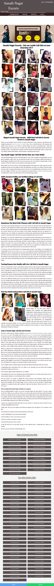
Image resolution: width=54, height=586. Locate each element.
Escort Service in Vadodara (14, 538)
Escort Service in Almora (15, 508)
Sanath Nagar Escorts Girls (14, 14)
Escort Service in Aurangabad (15, 576)
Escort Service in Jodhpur (39, 486)
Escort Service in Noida (39, 557)
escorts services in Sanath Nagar (20, 144)
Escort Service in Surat (39, 531)
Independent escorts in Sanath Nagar (30, 335)
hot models (34, 333)
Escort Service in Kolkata (15, 568)
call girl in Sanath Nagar (43, 171)
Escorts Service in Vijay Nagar (14, 465)
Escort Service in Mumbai (14, 482)
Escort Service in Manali (39, 516)
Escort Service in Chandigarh (39, 523)
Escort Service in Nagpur (15, 572)
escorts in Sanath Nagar (21, 272)
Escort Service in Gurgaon (39, 561)
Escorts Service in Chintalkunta (39, 439)
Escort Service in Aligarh (39, 549)
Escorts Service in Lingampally (39, 443)
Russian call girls (8, 335)
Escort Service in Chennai (14, 493)
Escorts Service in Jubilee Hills (15, 450)
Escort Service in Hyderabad (39, 482)
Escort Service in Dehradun (39, 497)
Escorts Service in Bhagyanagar (39, 447)
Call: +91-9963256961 (47, 2)
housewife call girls (42, 333)
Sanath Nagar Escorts (13, 5)
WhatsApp (40, 584)
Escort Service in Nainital (14, 501)
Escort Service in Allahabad (14, 549)
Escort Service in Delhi (14, 542)
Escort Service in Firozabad (39, 546)
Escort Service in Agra (14, 546)
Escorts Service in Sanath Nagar (15, 439)
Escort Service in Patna (39, 576)
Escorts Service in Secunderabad (39, 462)
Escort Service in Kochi (39, 538)
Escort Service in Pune (14, 527)
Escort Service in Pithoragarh (39, 508)
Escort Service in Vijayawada (15, 523)
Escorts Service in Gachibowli (14, 462)
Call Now (13, 584)
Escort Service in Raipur (15, 512)
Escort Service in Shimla (15, 516)
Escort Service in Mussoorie (39, 501)
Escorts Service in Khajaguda (39, 469)
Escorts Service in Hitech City (14, 458)
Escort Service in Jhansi (39, 553)
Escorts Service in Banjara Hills (39, 454)
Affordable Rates (34, 14)
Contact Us (42, 14)
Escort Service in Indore (39, 568)
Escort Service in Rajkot (39, 512)
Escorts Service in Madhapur (39, 458)
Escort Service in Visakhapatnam (39, 527)
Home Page (4, 12)
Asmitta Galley (24, 14)
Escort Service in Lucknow (14, 557)
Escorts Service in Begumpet (14, 454)
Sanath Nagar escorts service (19, 251)
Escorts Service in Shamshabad (39, 465)
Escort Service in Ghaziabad (14, 561)
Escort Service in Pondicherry (15, 497)
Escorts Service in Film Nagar (14, 469)
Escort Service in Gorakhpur (14, 553)
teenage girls (27, 333)
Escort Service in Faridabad (39, 542)
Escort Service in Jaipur (15, 486)
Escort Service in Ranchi (39, 572)
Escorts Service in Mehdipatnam (39, 450)
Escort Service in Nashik (39, 493)
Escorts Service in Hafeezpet (14, 443)
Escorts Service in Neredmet (14, 473)
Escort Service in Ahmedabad (15, 531)
